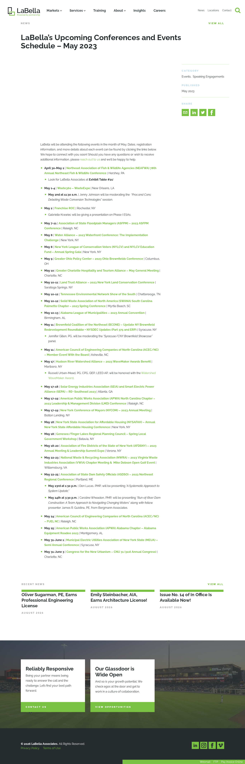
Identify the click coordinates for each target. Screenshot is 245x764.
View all (216, 23)
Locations (213, 10)
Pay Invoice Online (232, 761)
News (201, 10)
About (118, 10)
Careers (160, 10)
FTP (215, 761)
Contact (227, 10)
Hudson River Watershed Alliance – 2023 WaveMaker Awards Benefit (103, 361)
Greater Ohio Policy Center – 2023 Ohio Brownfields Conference (99, 258)
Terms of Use (52, 748)
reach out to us (90, 159)
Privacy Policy (30, 748)
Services (76, 10)
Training (99, 10)
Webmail (205, 761)
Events (186, 76)
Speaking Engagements (208, 76)
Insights (139, 10)
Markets (53, 10)
